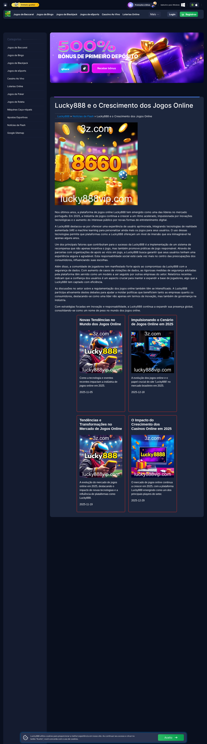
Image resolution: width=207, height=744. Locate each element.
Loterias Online (131, 14)
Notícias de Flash (16, 125)
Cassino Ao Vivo (111, 14)
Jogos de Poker (15, 94)
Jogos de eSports (89, 14)
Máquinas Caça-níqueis (19, 109)
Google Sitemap (15, 132)
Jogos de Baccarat (23, 14)
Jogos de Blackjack (66, 14)
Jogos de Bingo (45, 14)
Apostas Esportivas (17, 117)
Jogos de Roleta (15, 101)
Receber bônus (106, 68)
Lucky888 (63, 116)
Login (172, 14)
